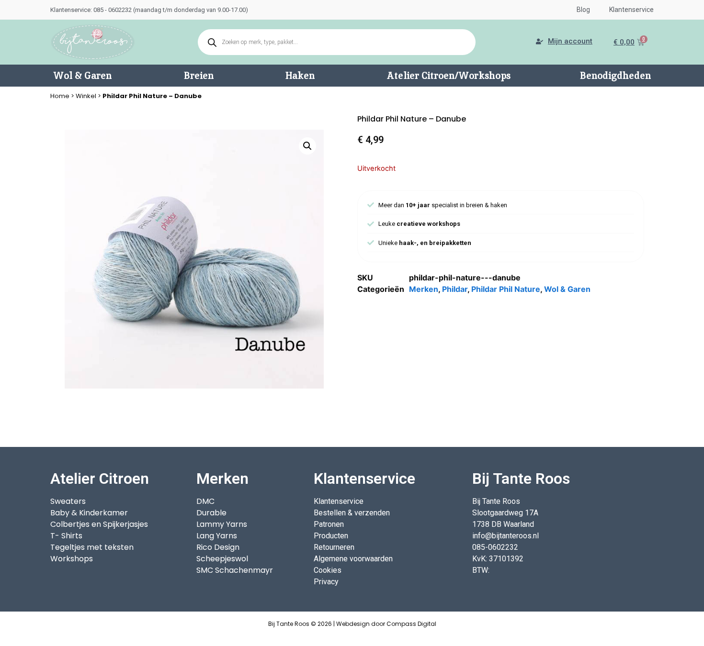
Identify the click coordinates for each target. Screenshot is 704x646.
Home (59, 95)
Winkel (86, 95)
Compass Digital (411, 624)
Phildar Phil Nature (505, 289)
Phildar (454, 289)
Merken (423, 289)
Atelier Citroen (99, 478)
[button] (307, 146)
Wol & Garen (567, 289)
